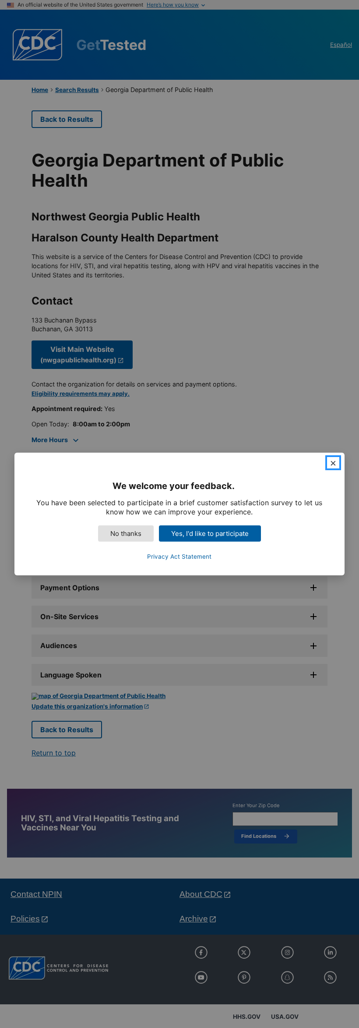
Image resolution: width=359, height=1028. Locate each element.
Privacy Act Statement (179, 556)
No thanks (125, 533)
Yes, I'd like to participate (210, 533)
